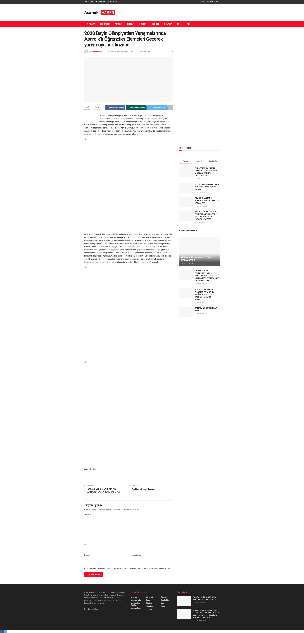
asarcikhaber (96, 52)
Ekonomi (155, 24)
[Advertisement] (176, 12)
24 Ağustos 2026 (201, 284)
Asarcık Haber (122, 52)
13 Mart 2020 (109, 52)
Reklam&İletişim (112, 2)
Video (189, 24)
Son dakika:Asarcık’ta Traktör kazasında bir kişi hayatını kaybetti (207, 186)
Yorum (87, 515)
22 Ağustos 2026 (201, 313)
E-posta (87, 555)
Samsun (130, 24)
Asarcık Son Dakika (135, 604)
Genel (141, 52)
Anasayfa (91, 24)
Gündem (143, 24)
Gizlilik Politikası (100, 2)
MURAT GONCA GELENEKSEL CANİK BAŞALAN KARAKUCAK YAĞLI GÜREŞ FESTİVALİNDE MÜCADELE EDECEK (207, 276)
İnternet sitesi (136, 555)
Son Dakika (105, 24)
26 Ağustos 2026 (187, 263)
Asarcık (118, 24)
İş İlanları (149, 606)
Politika (168, 24)
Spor (179, 24)
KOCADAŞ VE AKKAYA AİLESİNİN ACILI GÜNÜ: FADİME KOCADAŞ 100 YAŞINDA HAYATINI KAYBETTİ (204, 294)
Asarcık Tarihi (88, 2)
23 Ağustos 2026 (201, 302)
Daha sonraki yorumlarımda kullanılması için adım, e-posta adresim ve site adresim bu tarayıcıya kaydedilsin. (127, 568)
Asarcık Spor (133, 52)
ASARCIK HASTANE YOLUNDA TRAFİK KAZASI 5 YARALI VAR (207, 200)
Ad (85, 544)
